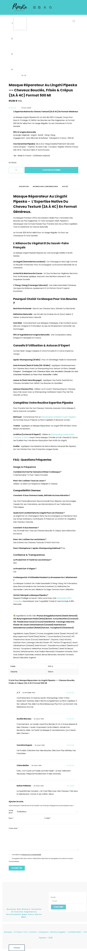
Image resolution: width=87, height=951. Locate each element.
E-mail (48, 818)
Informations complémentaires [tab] (45, 186)
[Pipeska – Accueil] (20, 7)
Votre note (11, 812)
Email (53, 897)
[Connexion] (45, 7)
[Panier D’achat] (39, 7)
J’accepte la (26, 855)
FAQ (25, 932)
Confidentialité (74, 932)
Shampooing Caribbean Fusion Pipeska (58, 417)
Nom (11, 818)
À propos (18, 932)
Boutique (8, 932)
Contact (33, 932)
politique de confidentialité (31, 855)
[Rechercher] (50, 7)
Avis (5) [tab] (65, 186)
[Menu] (34, 7)
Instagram (43, 932)
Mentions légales (58, 932)
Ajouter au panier (51, 170)
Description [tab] (24, 186)
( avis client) (26, 108)
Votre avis (13, 828)
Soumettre (16, 868)
